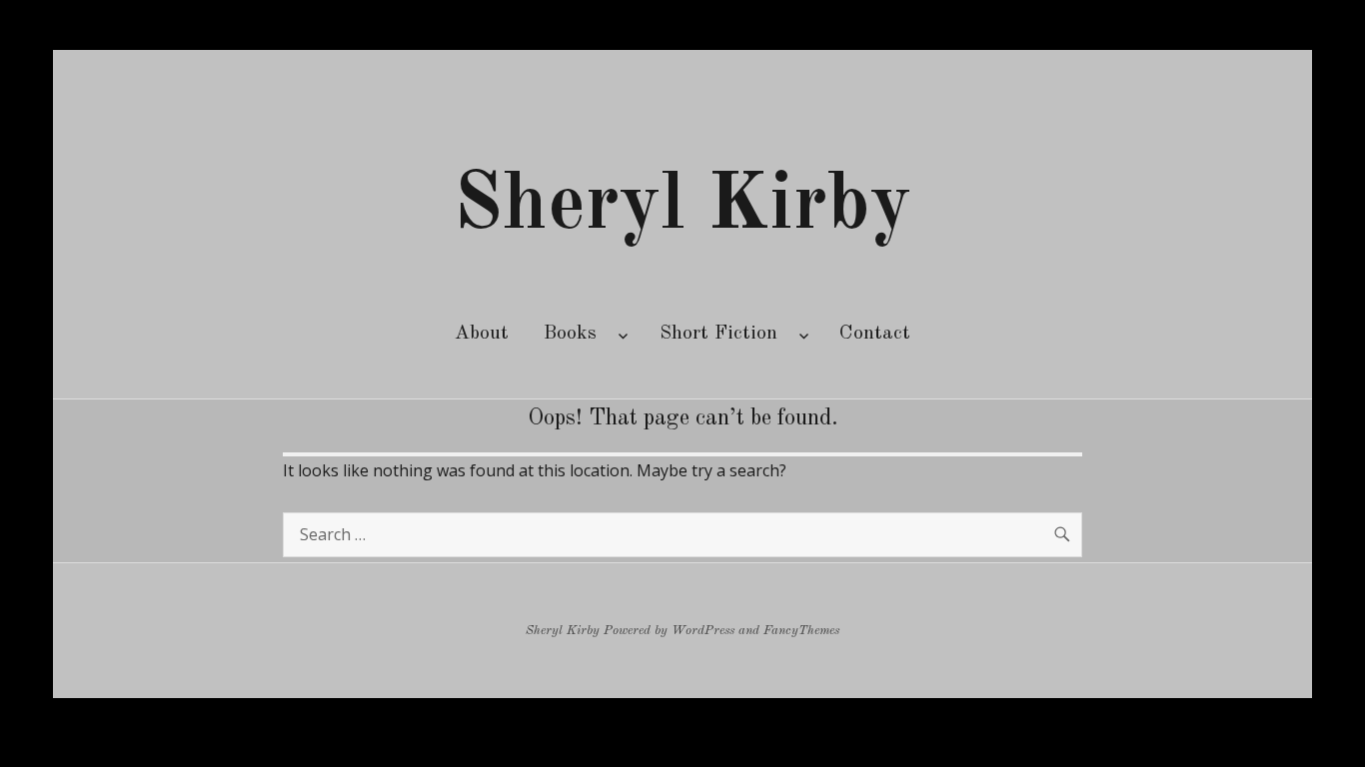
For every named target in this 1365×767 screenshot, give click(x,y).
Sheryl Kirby (682, 207)
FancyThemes (801, 630)
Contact (874, 334)
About (482, 334)
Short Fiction (718, 334)
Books (570, 334)
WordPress (703, 630)
